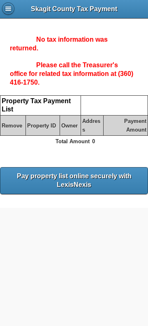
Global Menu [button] (8, 8)
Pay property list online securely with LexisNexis (74, 180)
